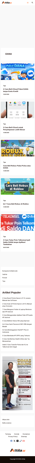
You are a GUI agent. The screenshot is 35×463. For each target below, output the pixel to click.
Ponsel (4, 278)
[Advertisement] (17, 23)
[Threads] (17, 441)
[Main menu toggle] (28, 3)
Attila (23, 459)
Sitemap (24, 436)
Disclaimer (26, 434)
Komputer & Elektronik (9, 271)
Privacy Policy (13, 436)
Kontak (16, 434)
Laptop (4, 274)
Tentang (8, 434)
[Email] (24, 441)
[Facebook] (11, 441)
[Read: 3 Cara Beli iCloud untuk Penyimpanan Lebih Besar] (17, 110)
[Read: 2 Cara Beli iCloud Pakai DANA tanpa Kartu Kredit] (17, 71)
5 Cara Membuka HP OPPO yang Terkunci (16, 335)
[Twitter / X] (14, 441)
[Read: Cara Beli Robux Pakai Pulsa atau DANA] (17, 148)
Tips (4, 85)
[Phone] (21, 441)
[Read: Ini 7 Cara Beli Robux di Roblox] (17, 186)
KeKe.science (6, 423)
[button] (32, 3)
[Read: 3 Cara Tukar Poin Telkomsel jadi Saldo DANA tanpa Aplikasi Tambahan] (17, 222)
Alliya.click (5, 419)
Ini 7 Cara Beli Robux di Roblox (16, 204)
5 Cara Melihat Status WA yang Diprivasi (15, 321)
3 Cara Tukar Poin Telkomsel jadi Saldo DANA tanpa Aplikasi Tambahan (16, 242)
